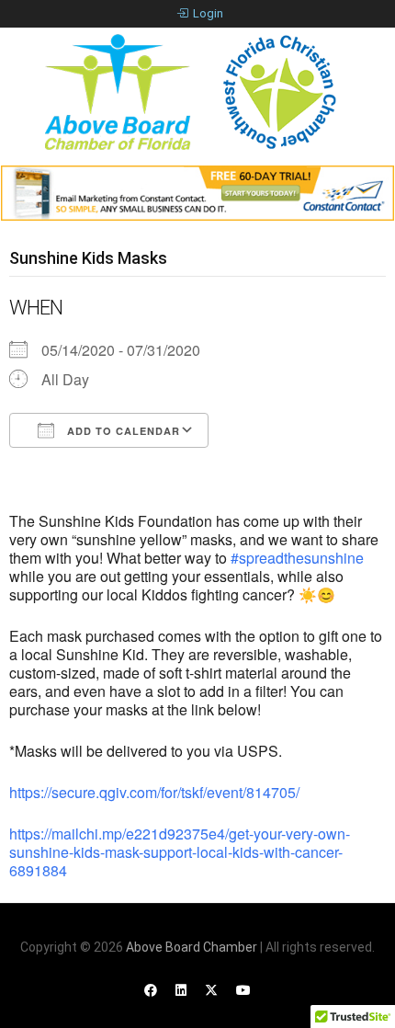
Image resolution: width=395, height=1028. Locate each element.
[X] (211, 990)
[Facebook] (150, 990)
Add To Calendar (121, 431)
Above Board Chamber (191, 947)
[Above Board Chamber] (193, 92)
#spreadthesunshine (297, 557)
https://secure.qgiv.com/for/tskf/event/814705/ (154, 792)
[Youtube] (243, 990)
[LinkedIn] (180, 990)
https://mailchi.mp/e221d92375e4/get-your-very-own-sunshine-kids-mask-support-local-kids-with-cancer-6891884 (179, 852)
